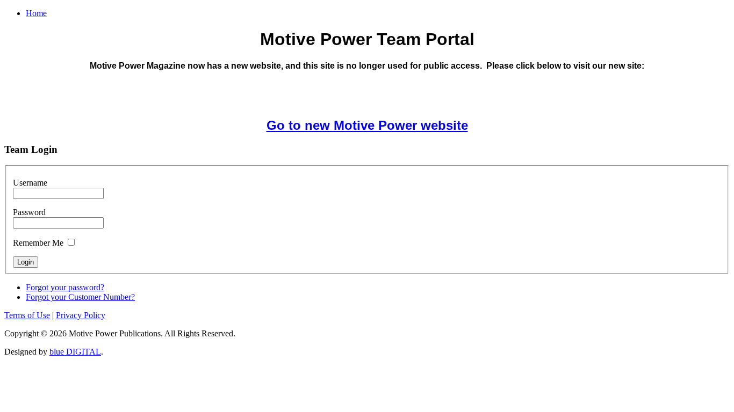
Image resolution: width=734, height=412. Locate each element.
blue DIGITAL (75, 351)
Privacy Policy (80, 315)
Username (30, 182)
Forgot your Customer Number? (80, 296)
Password (29, 212)
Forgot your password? (65, 287)
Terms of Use (27, 315)
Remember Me (38, 242)
